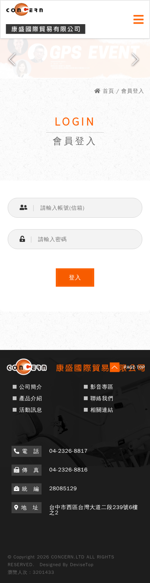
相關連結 (101, 410)
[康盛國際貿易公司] (75, 374)
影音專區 (101, 387)
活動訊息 (30, 410)
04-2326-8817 (68, 451)
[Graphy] (75, 56)
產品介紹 (30, 398)
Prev (13, 62)
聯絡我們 (101, 398)
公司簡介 (30, 387)
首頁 (108, 91)
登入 (75, 277)
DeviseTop (81, 565)
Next (136, 62)
